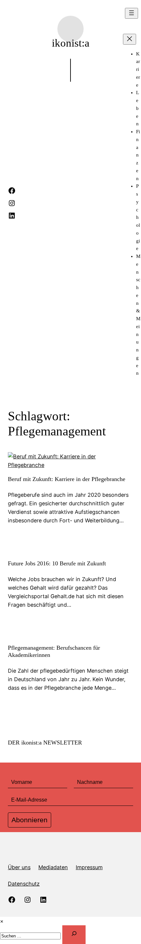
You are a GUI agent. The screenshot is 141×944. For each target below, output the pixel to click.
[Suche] (74, 934)
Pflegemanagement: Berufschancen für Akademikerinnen (54, 651)
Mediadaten (53, 867)
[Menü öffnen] (131, 13)
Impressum (89, 867)
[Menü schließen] (129, 39)
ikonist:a (71, 43)
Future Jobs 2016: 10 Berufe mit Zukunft (57, 563)
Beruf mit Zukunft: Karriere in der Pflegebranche (66, 479)
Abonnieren (29, 820)
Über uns (19, 867)
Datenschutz (24, 883)
